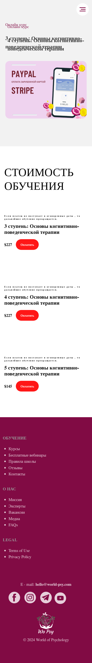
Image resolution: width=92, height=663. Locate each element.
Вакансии (17, 512)
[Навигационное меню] (83, 9)
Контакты (17, 473)
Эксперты (17, 506)
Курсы (14, 448)
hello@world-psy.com (53, 584)
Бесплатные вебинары (27, 455)
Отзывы (15, 467)
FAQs (13, 524)
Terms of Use (19, 550)
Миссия (15, 499)
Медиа (14, 518)
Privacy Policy (20, 556)
